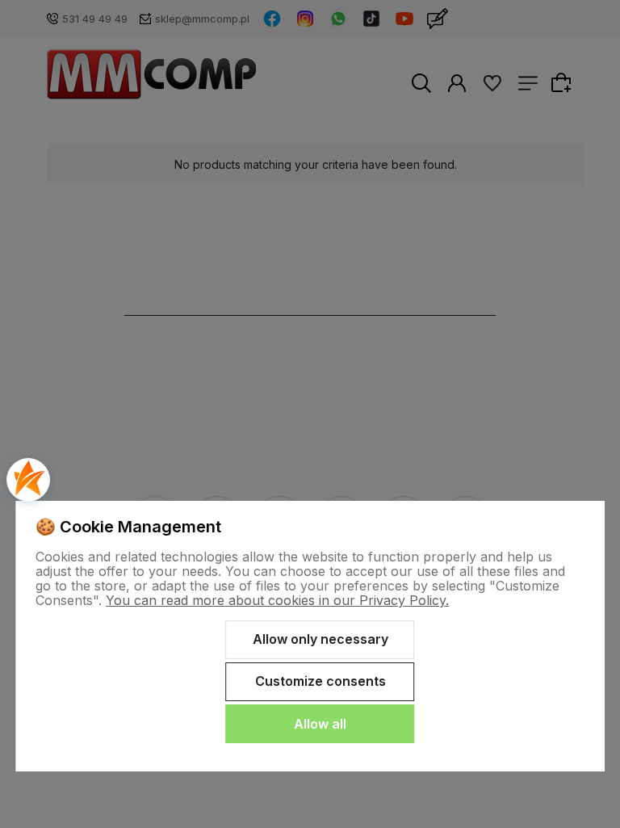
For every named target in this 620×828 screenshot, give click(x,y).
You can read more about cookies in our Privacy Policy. (277, 600)
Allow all (320, 724)
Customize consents (320, 681)
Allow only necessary (320, 639)
